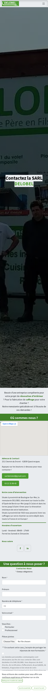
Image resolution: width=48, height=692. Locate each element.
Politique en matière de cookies (12, 680)
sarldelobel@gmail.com (15, 476)
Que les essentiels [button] (24, 688)
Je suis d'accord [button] (39, 688)
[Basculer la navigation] (43, 3)
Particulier (9, 627)
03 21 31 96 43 (10, 483)
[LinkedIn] (28, 548)
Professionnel (11, 630)
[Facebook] (20, 548)
